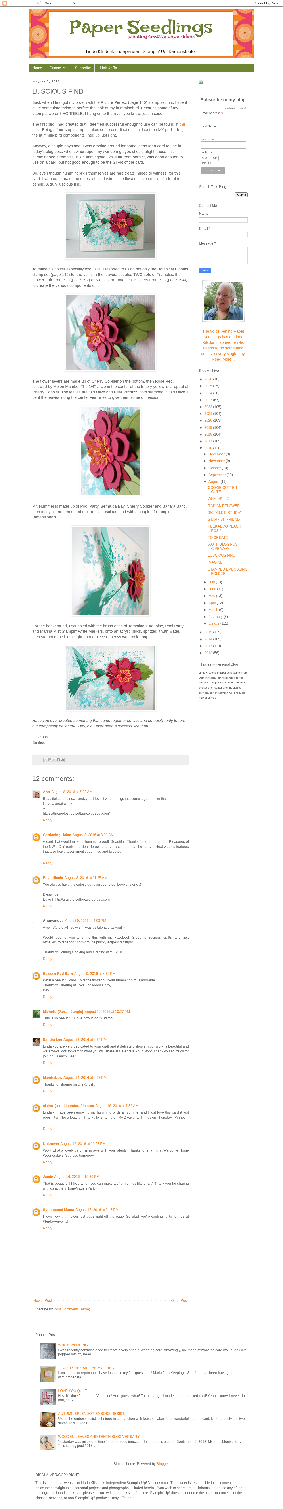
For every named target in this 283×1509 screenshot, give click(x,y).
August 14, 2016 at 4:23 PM (85, 1078)
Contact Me (58, 68)
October (215, 468)
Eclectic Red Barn (58, 974)
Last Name (208, 139)
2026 (208, 379)
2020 (208, 420)
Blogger (163, 1464)
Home (37, 68)
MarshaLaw (52, 1078)
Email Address (212, 113)
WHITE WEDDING (73, 1345)
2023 (208, 400)
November (217, 461)
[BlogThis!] (50, 760)
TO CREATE (218, 537)
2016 (208, 448)
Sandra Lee (52, 1040)
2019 (208, 427)
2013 (208, 646)
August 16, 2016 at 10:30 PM (76, 1177)
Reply (47, 820)
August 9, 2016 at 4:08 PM (85, 920)
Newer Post (42, 1300)
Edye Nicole (53, 878)
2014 (208, 639)
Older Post (179, 1300)
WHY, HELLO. (219, 499)
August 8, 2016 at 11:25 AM (85, 878)
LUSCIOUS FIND (221, 555)
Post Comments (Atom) (72, 1309)
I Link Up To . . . (110, 68)
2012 (208, 653)
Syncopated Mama (58, 1210)
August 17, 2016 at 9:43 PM (97, 1210)
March (213, 610)
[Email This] (45, 760)
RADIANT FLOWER (224, 506)
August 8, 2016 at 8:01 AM (93, 835)
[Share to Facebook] (58, 760)
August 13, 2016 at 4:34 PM (85, 1040)
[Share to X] (54, 760)
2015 (208, 632)
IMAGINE (215, 562)
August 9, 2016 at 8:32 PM (94, 974)
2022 (208, 407)
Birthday (206, 152)
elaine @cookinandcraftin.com (68, 1106)
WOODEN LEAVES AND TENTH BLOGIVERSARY (99, 1437)
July (212, 582)
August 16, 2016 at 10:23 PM (82, 1144)
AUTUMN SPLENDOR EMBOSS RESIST (91, 1414)
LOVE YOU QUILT (72, 1391)
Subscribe (83, 68)
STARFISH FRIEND (224, 519)
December (217, 454)
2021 (208, 414)
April (212, 603)
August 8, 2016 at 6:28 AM (71, 792)
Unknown (51, 1144)
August (214, 482)
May (212, 596)
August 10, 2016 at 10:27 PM (107, 1012)
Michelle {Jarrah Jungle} (63, 1012)
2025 (208, 386)
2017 (208, 441)
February (216, 617)
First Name (208, 126)
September (217, 475)
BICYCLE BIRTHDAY (225, 512)
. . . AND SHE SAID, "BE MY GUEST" (87, 1368)
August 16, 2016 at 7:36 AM (116, 1106)
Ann (46, 792)
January (215, 623)
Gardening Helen (57, 835)
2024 (208, 393)
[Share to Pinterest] (62, 760)
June (212, 589)
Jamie (48, 1177)
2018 (208, 434)
